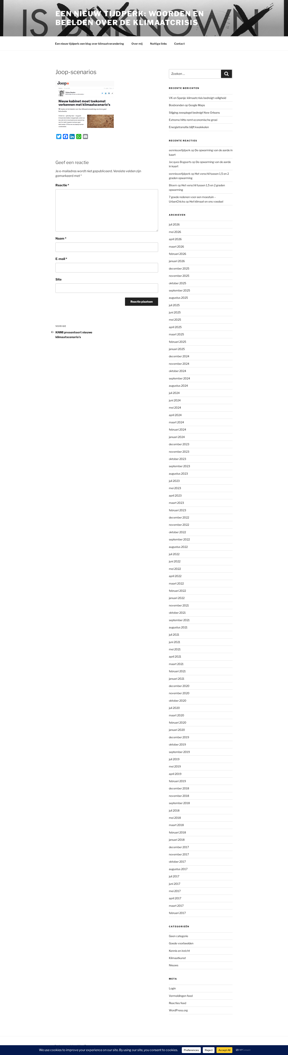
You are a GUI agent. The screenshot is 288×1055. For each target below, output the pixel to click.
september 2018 (179, 803)
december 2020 (179, 686)
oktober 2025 (177, 283)
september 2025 (179, 290)
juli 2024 (174, 392)
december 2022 (179, 517)
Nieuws (173, 965)
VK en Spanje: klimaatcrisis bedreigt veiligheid (197, 98)
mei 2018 (175, 817)
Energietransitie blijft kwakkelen (189, 127)
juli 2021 (174, 634)
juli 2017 (174, 876)
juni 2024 (175, 400)
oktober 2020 (177, 700)
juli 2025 (174, 305)
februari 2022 (177, 590)
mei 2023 (175, 488)
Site (58, 279)
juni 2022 (174, 561)
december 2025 (179, 268)
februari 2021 (177, 671)
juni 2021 (174, 642)
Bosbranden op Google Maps (187, 105)
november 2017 (179, 854)
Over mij (137, 43)
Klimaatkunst (177, 958)
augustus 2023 (178, 473)
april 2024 (175, 415)
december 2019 (179, 737)
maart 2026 (176, 246)
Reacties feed (177, 1003)
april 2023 (175, 495)
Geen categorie (178, 936)
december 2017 (179, 847)
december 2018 (179, 788)
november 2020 (179, 693)
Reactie (62, 185)
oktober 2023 (177, 459)
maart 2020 (176, 715)
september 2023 (179, 466)
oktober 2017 (177, 861)
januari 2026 (177, 261)
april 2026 (175, 239)
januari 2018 (177, 839)
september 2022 (179, 539)
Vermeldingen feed (181, 995)
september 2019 (179, 752)
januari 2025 (177, 349)
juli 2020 (174, 707)
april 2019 (175, 773)
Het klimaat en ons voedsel (206, 201)
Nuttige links (158, 43)
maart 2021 (176, 664)
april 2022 (175, 576)
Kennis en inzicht (179, 950)
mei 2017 (175, 891)
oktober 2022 (177, 532)
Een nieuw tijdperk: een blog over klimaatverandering (89, 43)
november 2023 (179, 451)
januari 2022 (177, 598)
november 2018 (179, 795)
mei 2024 (175, 407)
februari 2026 (177, 253)
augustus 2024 (178, 385)
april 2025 (175, 327)
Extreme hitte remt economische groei (193, 119)
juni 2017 (174, 883)
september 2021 (179, 620)
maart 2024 (176, 422)
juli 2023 (174, 480)
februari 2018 (177, 832)
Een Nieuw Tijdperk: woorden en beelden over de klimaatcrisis (129, 18)
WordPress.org (178, 1010)
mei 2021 (175, 649)
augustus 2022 (178, 546)
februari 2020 (177, 722)
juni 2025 (175, 312)
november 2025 (179, 275)
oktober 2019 (177, 744)
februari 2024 (177, 429)
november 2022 (179, 524)
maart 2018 (176, 825)
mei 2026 (175, 231)
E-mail (61, 259)
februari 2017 (177, 913)
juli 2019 (174, 759)
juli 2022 (174, 554)
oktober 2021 (177, 612)
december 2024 (179, 356)
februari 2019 (177, 781)
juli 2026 (174, 224)
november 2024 (179, 363)
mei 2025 (175, 319)
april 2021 (175, 656)
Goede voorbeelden (181, 943)
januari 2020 (177, 729)
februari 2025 (177, 341)
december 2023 (179, 444)
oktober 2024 (177, 371)
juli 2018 (174, 810)
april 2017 (175, 898)
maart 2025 (176, 334)
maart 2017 (176, 905)
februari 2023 (177, 510)
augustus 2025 (178, 297)
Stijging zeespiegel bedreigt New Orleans (194, 112)
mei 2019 (175, 766)
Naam (60, 238)
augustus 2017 (178, 869)
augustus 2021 (178, 627)
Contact (179, 43)
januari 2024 (177, 437)
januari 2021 (176, 678)
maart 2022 (176, 583)
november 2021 (179, 605)
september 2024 (179, 378)
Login (172, 988)
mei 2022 (175, 568)
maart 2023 (176, 502)
